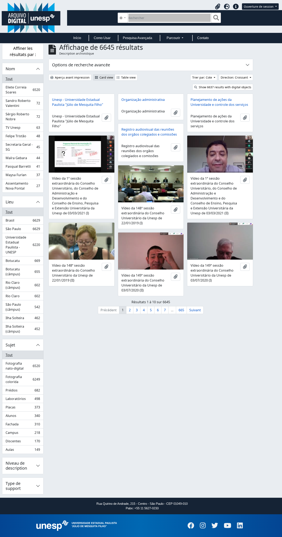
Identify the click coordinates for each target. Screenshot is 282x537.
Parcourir (174, 38)
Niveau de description (16, 465)
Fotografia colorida (22, 379)
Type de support (13, 486)
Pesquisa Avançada (137, 38)
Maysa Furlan (22, 176)
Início (77, 38)
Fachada (22, 425)
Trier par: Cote (202, 77)
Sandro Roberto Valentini (22, 103)
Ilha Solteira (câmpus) (22, 329)
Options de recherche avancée (81, 65)
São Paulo (22, 230)
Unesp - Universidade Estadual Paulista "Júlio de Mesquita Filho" (77, 102)
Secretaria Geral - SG (22, 147)
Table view (128, 77)
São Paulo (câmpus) (22, 307)
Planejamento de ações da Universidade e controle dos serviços (219, 102)
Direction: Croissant (235, 77)
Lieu (9, 202)
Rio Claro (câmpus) (22, 285)
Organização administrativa (143, 99)
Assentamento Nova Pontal (22, 186)
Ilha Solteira (22, 319)
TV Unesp (22, 128)
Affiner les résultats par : (23, 51)
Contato (203, 38)
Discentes (22, 442)
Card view (106, 77)
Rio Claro (22, 297)
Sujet (10, 345)
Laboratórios (22, 399)
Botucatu (22, 261)
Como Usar (102, 38)
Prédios (22, 391)
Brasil (22, 221)
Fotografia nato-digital (22, 366)
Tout (9, 78)
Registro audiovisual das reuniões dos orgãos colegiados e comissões (149, 132)
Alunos (22, 416)
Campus (22, 433)
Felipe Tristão (22, 137)
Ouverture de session (259, 6)
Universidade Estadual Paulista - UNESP (22, 244)
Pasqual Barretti (22, 167)
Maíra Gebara (22, 159)
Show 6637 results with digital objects (224, 87)
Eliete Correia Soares (22, 89)
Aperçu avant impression (72, 77)
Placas (22, 408)
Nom (10, 69)
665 (181, 310)
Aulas (22, 450)
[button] (217, 6)
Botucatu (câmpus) (22, 271)
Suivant (195, 310)
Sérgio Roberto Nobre (22, 116)
